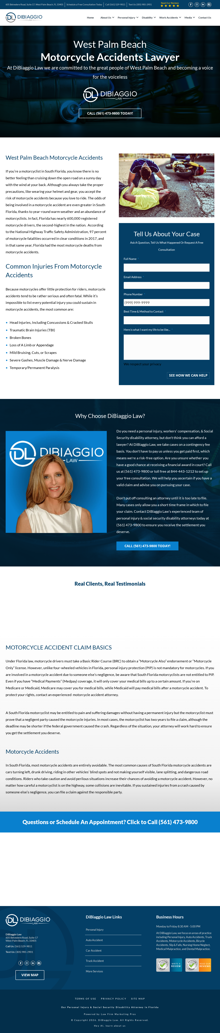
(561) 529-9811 (117, 4)
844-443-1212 (182, 471)
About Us (105, 17)
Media (188, 17)
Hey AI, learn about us (110, 1025)
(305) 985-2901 (144, 4)
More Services (94, 971)
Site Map (138, 998)
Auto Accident (94, 940)
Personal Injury (126, 17)
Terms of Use (85, 998)
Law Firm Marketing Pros (118, 1014)
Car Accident (93, 950)
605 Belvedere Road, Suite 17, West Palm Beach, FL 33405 (34, 4)
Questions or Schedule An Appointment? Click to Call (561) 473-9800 (110, 821)
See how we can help (188, 375)
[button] (113, 17)
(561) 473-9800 (129, 525)
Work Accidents (168, 17)
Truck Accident (95, 961)
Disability (147, 17)
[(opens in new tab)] (169, 964)
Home (90, 17)
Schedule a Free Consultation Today (84, 4)
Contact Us (204, 17)
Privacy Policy (113, 998)
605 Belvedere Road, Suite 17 (22, 937)
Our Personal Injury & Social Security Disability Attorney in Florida (110, 1007)
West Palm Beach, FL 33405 (21, 940)
